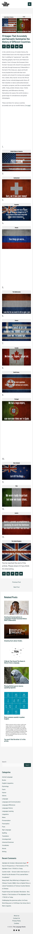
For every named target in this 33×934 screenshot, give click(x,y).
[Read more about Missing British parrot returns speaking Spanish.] (16, 675)
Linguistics (5, 814)
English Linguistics (7, 783)
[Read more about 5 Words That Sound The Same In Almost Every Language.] (16, 652)
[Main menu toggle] (29, 4)
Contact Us (16, 918)
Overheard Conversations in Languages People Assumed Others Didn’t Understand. (15, 618)
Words (4, 848)
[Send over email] (21, 46)
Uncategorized (6, 839)
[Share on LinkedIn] (17, 46)
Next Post (17, 587)
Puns (3, 827)
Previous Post (16, 582)
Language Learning (8, 811)
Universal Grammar (8, 842)
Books (4, 780)
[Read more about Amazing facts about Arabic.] (16, 631)
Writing (4, 851)
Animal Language (7, 777)
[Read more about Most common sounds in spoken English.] (16, 703)
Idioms (4, 795)
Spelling (4, 833)
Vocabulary (5, 845)
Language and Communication (11, 802)
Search (4, 762)
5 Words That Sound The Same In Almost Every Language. (14, 662)
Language (5, 799)
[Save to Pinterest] (12, 46)
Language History (7, 808)
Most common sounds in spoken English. (14, 718)
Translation (5, 836)
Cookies (16, 923)
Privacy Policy (16, 921)
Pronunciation (6, 820)
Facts (3, 789)
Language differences (8, 805)
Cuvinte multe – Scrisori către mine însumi (15, 872)
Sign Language (6, 830)
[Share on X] (8, 46)
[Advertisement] (16, 128)
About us (16, 915)
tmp (29, 105)
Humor (4, 792)
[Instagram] (19, 930)
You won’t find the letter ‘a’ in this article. (15, 740)
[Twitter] (16, 930)
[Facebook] (14, 930)
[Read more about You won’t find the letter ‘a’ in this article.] (16, 730)
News (4, 817)
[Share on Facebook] (4, 46)
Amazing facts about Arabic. (13, 641)
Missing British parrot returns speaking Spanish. (13, 687)
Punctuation (5, 823)
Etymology (5, 786)
